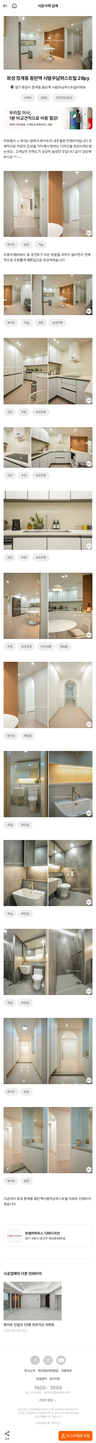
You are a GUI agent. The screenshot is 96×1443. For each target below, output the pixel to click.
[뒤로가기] (5, 5)
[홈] (14, 5)
